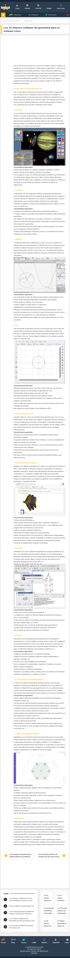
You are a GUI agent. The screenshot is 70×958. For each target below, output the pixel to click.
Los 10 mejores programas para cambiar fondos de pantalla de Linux (20, 856)
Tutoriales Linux (12, 21)
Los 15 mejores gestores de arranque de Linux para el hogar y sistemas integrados (49, 856)
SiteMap (34, 953)
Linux (30, 21)
